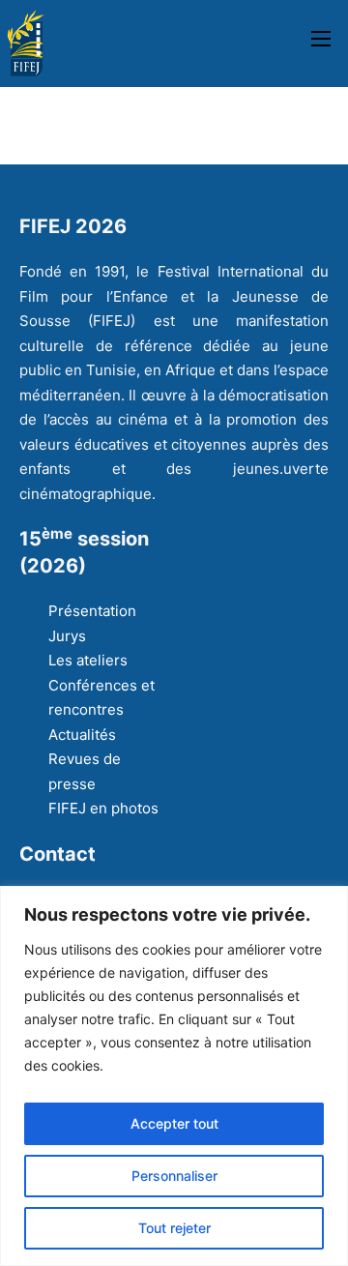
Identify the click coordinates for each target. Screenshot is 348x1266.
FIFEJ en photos (103, 808)
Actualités (82, 734)
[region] (174, 1076)
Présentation (92, 611)
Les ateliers (88, 660)
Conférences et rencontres (101, 698)
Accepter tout (174, 1123)
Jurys (67, 636)
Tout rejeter (174, 1228)
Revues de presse (84, 771)
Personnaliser (174, 1175)
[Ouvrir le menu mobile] (321, 38)
